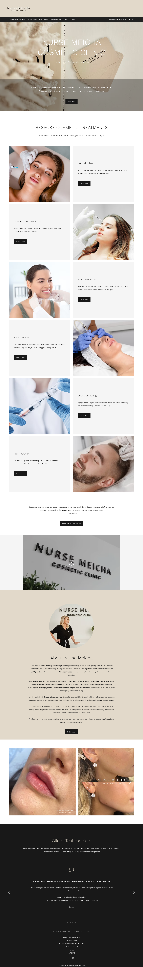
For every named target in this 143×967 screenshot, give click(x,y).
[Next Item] (130, 782)
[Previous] (9, 892)
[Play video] (71, 563)
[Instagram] (133, 19)
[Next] (134, 892)
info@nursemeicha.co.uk (117, 19)
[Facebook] (129, 19)
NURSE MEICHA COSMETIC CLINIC (72, 931)
